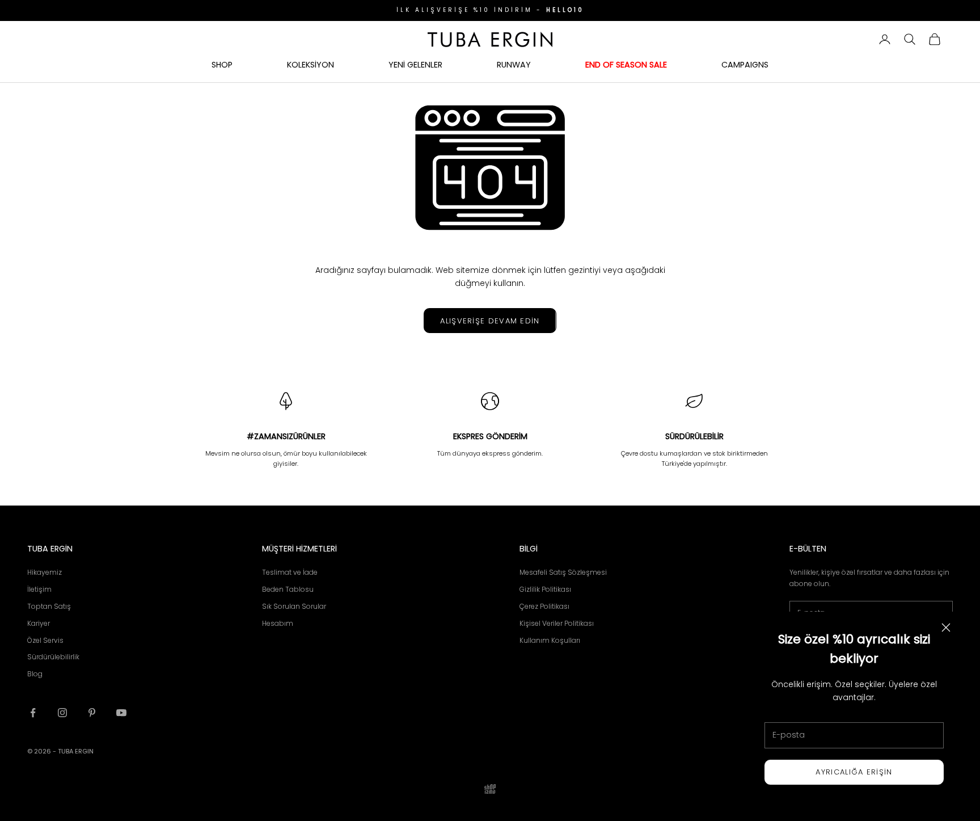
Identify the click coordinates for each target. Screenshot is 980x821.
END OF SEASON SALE (626, 64)
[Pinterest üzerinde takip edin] (92, 712)
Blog (35, 674)
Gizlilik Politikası (545, 589)
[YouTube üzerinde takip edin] (121, 712)
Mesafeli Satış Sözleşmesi (563, 572)
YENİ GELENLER (415, 64)
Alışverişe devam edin (489, 320)
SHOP (222, 64)
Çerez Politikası (544, 606)
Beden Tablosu (288, 589)
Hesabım (277, 623)
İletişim (39, 589)
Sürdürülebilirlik (53, 657)
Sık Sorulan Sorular (294, 606)
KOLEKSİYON (310, 64)
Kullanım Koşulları (549, 640)
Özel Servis (45, 640)
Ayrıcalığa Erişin (854, 772)
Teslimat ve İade (290, 572)
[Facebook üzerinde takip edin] (33, 712)
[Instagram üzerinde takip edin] (62, 712)
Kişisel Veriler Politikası (556, 623)
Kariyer (38, 623)
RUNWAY (514, 64)
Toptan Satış (49, 606)
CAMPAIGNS (744, 64)
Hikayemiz (44, 572)
